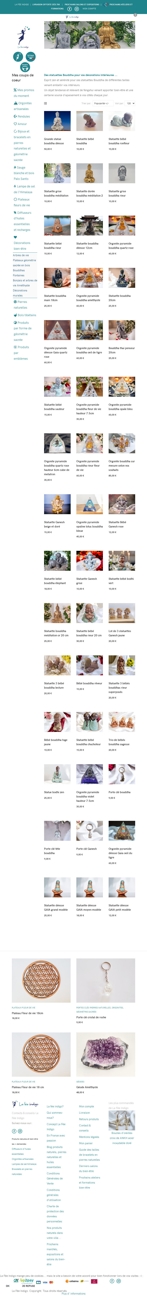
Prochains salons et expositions (82, 4)
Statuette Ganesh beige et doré (54, 524)
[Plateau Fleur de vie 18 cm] (41, 1053)
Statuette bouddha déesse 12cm (87, 246)
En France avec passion (56, 1138)
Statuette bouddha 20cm (120, 298)
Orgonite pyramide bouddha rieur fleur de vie (88, 465)
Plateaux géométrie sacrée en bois (24, 262)
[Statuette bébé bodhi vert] (122, 559)
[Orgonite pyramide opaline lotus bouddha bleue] (89, 503)
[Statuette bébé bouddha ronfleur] (122, 119)
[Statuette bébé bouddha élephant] (57, 559)
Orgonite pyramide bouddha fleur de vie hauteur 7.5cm (88, 409)
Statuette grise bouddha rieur (117, 193)
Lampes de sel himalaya (24, 1164)
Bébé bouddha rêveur (89, 683)
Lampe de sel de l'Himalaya (24, 189)
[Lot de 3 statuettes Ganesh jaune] (122, 611)
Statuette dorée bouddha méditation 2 (89, 193)
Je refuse (28, 1286)
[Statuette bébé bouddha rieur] (57, 224)
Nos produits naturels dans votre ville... (55, 1233)
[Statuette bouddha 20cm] (122, 276)
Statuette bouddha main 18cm (55, 298)
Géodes (80, 1081)
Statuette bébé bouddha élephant (55, 581)
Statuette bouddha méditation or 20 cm (56, 633)
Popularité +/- (101, 103)
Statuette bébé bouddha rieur (53, 246)
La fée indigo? (55, 1106)
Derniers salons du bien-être (88, 1168)
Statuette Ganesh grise (86, 581)
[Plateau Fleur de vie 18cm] (41, 979)
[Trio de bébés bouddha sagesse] (122, 720)
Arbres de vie (21, 255)
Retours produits (89, 1119)
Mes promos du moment (24, 93)
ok (8, 1286)
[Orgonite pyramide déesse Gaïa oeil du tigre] (122, 829)
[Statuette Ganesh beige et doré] (57, 503)
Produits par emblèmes (21, 352)
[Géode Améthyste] (105, 1053)
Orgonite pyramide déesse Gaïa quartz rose (55, 352)
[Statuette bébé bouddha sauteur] (57, 385)
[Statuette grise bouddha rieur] (122, 172)
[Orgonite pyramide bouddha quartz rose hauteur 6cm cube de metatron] (57, 442)
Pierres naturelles (20, 304)
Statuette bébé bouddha (85, 141)
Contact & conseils (85, 1128)
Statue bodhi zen (54, 792)
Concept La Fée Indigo (56, 1126)
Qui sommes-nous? (55, 1115)
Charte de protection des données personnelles (55, 1213)
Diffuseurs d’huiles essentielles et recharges (22, 221)
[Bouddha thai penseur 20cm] (122, 328)
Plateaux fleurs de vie (22, 202)
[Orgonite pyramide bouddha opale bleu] (122, 385)
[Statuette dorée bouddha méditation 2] (89, 172)
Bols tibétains (27, 315)
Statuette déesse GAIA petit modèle (120, 907)
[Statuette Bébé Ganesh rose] (122, 503)
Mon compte (89, 8)
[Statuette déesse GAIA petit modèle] (122, 886)
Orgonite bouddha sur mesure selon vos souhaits (122, 465)
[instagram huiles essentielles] (76, 8)
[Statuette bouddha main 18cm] (57, 276)
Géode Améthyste (87, 1087)
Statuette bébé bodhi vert (121, 581)
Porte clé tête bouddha (52, 851)
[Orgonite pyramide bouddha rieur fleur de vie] (89, 442)
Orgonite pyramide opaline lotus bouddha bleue (89, 526)
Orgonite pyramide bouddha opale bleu (120, 407)
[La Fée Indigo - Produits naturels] (72, 17)
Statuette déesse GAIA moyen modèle (88, 907)
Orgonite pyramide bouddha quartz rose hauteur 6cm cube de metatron (56, 467)
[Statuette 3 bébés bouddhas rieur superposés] (122, 664)
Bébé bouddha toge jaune (55, 742)
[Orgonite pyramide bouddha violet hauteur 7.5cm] (89, 773)
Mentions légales (89, 1137)
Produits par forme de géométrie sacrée (23, 331)
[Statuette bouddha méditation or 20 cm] (57, 611)
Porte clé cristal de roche (91, 1017)
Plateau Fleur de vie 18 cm (28, 1087)
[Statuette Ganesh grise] (89, 559)
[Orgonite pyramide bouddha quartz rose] (122, 224)
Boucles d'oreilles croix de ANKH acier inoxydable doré (122, 1138)
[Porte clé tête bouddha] (57, 829)
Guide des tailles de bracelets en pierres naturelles (89, 1154)
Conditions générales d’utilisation (54, 1195)
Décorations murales (20, 293)
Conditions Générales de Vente (55, 1178)
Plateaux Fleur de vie (23, 1007)
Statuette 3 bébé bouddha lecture (54, 685)
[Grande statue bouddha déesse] (57, 119)
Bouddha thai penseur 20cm (122, 350)
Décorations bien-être (22, 246)
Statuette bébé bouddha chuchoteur (88, 742)
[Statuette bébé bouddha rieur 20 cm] (89, 611)
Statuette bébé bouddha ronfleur (119, 141)
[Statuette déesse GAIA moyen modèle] (89, 886)
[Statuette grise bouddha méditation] (57, 172)
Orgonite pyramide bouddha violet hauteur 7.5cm (87, 796)
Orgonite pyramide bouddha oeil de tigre (89, 350)
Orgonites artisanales (23, 106)
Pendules (24, 116)
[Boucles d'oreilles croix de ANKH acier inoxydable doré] (122, 1120)
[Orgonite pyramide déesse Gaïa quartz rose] (57, 328)
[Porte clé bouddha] (122, 773)
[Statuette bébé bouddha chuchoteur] (89, 720)
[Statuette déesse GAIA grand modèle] (57, 886)
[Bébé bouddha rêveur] (89, 664)
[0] (133, 17)
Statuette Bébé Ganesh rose (117, 524)
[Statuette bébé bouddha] (89, 119)
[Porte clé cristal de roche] (105, 979)
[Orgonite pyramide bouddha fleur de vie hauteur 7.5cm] (89, 385)
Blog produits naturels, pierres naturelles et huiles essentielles (56, 1157)
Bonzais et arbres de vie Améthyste (25, 282)
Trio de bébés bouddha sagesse (119, 742)
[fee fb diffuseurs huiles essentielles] (69, 8)
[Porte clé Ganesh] (89, 829)
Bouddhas (19, 270)
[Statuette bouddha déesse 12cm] (89, 224)
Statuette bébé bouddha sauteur (54, 407)
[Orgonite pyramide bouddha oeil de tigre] (89, 328)
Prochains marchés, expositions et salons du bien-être (56, 1254)
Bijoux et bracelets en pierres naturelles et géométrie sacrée (22, 145)
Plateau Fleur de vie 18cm (27, 1013)
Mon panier (86, 1143)
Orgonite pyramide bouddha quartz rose (121, 246)
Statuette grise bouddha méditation (56, 193)
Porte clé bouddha (120, 792)
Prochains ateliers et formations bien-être (89, 1182)
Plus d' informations (74, 1293)
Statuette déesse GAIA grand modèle (56, 907)
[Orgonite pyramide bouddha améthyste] (89, 276)
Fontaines (18, 275)
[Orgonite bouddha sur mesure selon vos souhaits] (122, 442)
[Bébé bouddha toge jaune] (57, 720)
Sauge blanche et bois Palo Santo (24, 173)
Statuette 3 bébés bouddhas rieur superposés (119, 687)
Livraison (84, 1112)
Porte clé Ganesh (86, 848)
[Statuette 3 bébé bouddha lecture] (57, 664)
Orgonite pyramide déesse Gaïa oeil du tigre (120, 853)
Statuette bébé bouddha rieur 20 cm (89, 633)
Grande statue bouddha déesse (54, 141)
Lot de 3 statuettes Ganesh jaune (120, 633)
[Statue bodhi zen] (57, 773)
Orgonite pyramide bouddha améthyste (88, 298)
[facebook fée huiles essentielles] (14, 1131)
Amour (22, 124)
